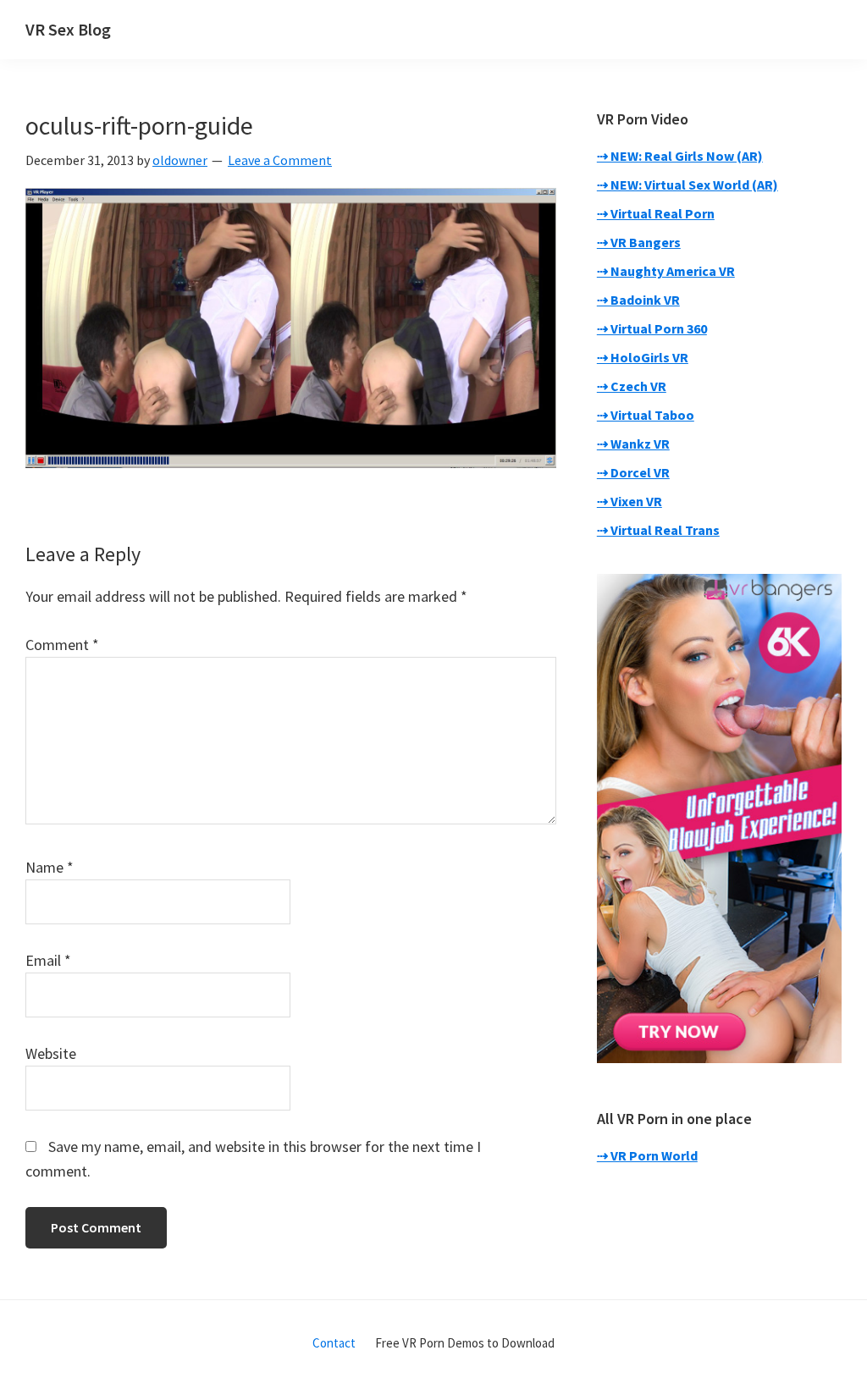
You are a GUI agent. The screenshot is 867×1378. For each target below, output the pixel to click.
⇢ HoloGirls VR (642, 357)
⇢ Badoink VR (638, 299)
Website (50, 1053)
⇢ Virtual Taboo (645, 414)
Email (48, 960)
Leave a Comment (280, 160)
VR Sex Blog (68, 29)
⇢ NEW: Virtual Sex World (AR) (687, 184)
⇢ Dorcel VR (633, 472)
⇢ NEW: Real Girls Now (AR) (680, 155)
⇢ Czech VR (631, 386)
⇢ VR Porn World (647, 1155)
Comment (62, 644)
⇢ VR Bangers (639, 242)
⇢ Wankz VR (633, 443)
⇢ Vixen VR (629, 501)
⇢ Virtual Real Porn (656, 213)
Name (49, 867)
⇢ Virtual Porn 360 (652, 328)
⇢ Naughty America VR (666, 270)
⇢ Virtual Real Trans (658, 529)
